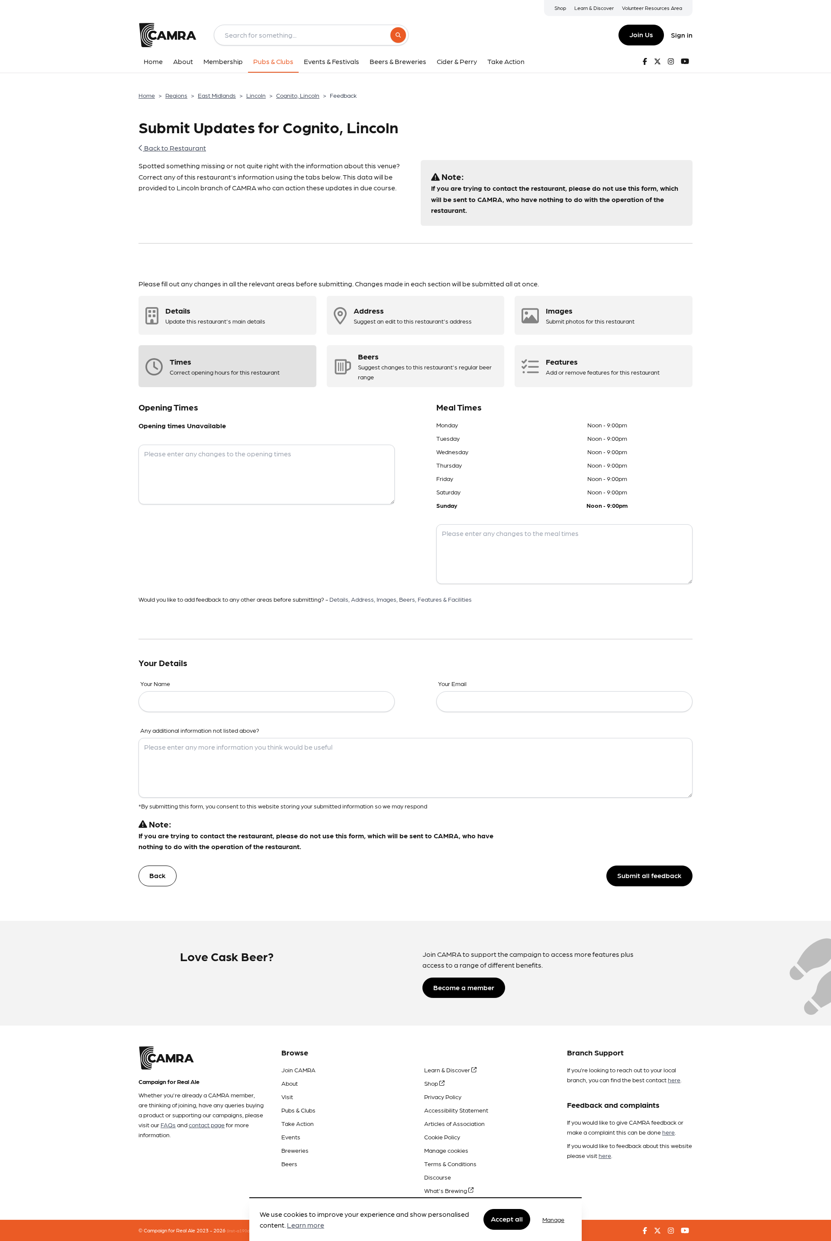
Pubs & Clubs (298, 1109)
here (674, 1079)
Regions (176, 95)
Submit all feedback (649, 875)
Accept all (507, 1219)
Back (157, 875)
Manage (553, 1219)
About (289, 1083)
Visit (287, 1096)
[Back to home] (167, 35)
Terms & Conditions (450, 1163)
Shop (560, 8)
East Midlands (217, 95)
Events (290, 1136)
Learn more (305, 1225)
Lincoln (256, 95)
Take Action (297, 1123)
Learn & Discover (594, 8)
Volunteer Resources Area (652, 8)
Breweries (295, 1150)
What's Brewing (446, 1190)
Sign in (681, 35)
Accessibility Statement (456, 1109)
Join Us (641, 34)
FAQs (168, 1124)
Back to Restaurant (174, 148)
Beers (289, 1163)
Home (146, 95)
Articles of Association (454, 1123)
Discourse (437, 1177)
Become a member (463, 987)
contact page (207, 1124)
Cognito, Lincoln (297, 95)
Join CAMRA (298, 1069)
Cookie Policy (442, 1136)
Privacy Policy (442, 1096)
